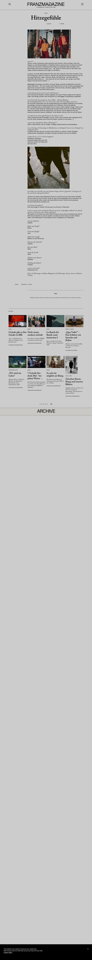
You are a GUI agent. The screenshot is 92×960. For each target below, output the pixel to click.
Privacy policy (8, 952)
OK (88, 949)
